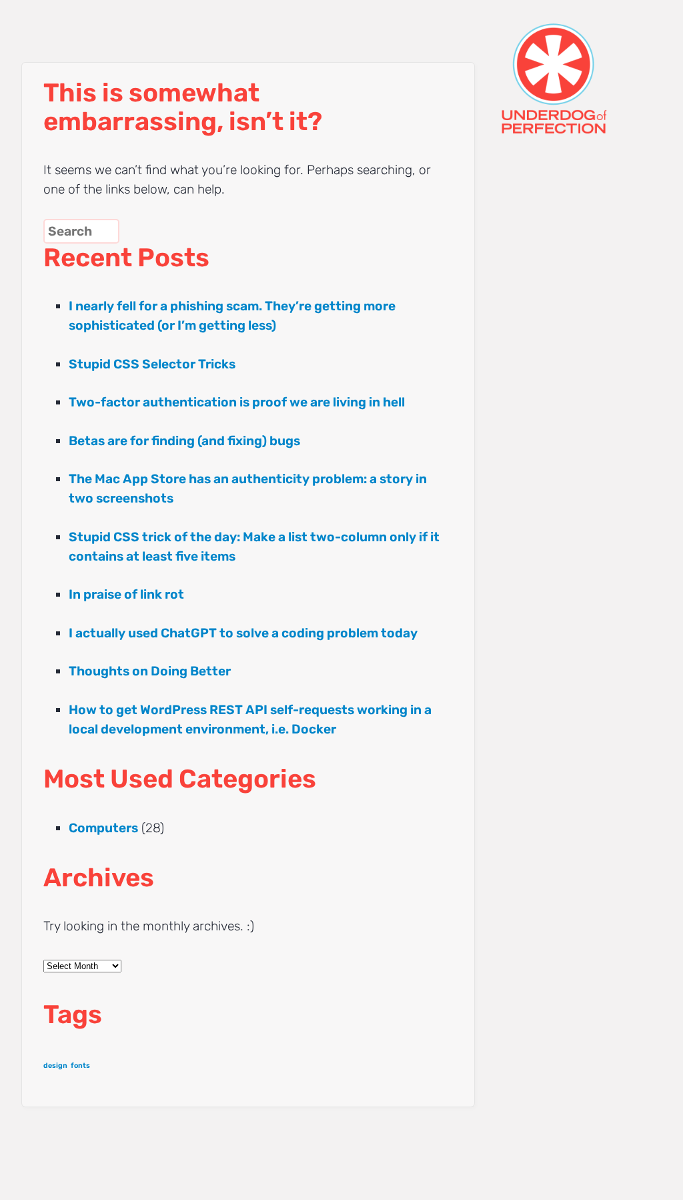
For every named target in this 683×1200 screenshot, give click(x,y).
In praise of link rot (126, 594)
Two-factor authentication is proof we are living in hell (237, 402)
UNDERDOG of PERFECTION (578, 66)
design (55, 1065)
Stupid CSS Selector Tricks (152, 364)
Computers (103, 828)
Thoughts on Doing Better (150, 671)
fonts (80, 1065)
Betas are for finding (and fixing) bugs (184, 440)
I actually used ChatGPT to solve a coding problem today (243, 633)
